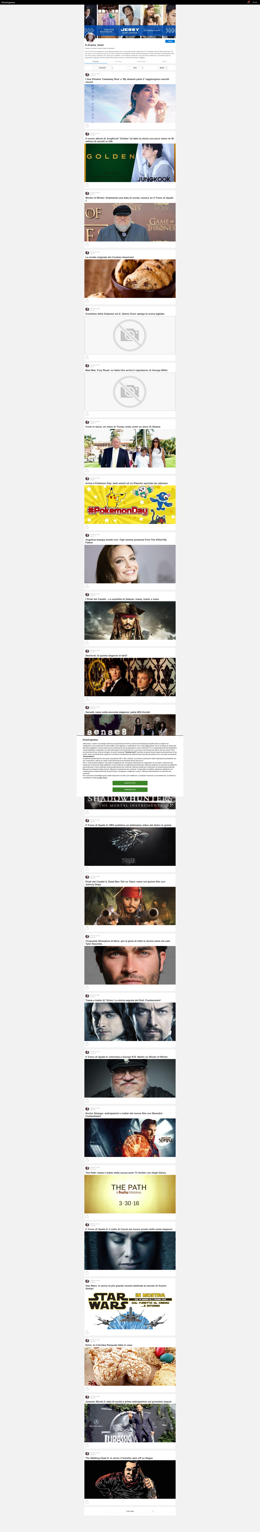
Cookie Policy (102, 778)
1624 (147, 746)
